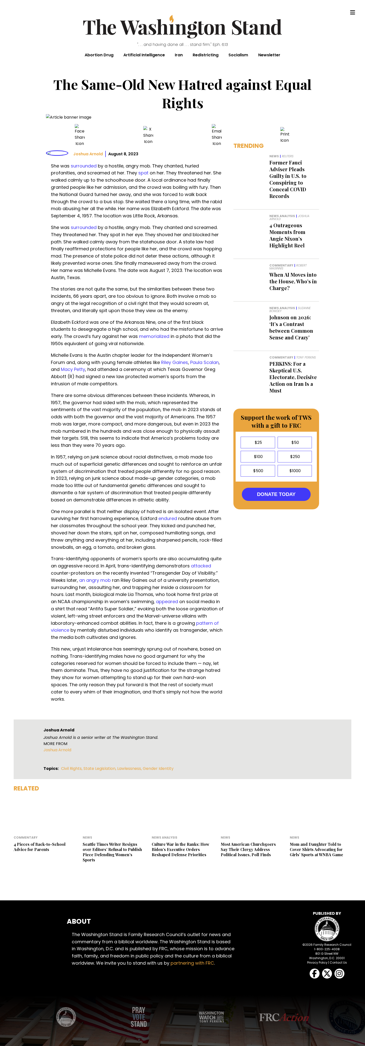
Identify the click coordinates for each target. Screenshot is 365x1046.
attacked (201, 566)
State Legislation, (100, 768)
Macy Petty (73, 369)
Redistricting (206, 55)
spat (143, 173)
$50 (295, 442)
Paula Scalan (204, 362)
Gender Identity (158, 768)
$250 (294, 456)
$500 (257, 471)
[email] (217, 135)
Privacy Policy (317, 962)
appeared (167, 601)
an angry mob (95, 580)
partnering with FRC (192, 963)
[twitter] (148, 135)
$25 (258, 442)
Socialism (238, 55)
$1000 (295, 471)
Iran (179, 55)
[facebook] (80, 135)
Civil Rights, (72, 768)
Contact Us (338, 962)
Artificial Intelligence (144, 55)
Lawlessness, (130, 768)
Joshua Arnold (88, 154)
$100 (258, 456)
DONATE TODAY (276, 494)
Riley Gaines (174, 362)
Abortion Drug (99, 55)
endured (167, 518)
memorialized (154, 336)
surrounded (84, 166)
